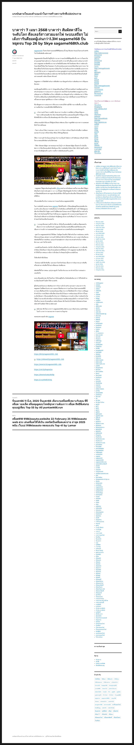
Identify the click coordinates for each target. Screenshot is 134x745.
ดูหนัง (95, 78)
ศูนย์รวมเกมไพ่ (100, 552)
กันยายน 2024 (99, 266)
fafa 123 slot (99, 335)
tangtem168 (99, 491)
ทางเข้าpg (98, 529)
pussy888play (100, 448)
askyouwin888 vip (101, 314)
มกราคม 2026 (100, 235)
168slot (98, 285)
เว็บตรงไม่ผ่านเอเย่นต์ (101, 618)
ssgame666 (99, 487)
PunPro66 (99, 437)
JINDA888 (97, 120)
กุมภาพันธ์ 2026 (100, 233)
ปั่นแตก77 (98, 541)
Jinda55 (98, 354)
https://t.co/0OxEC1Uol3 (43, 380)
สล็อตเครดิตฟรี (99, 585)
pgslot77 (98, 421)
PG (96, 398)
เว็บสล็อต (98, 625)
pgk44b (98, 418)
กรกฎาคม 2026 (100, 223)
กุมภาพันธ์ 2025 (100, 256)
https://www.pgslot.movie (102, 68)
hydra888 (98, 352)
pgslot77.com (100, 423)
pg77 (95, 70)
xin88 (97, 518)
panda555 (99, 394)
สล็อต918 (98, 571)
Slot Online (99, 477)
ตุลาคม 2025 (99, 241)
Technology (99, 493)
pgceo (97, 410)
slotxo (96, 128)
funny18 (98, 343)
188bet (98, 289)
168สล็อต (98, 287)
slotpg (96, 130)
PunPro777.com (100, 443)
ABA (97, 304)
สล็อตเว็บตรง (97, 114)
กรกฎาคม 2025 (100, 247)
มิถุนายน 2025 (100, 248)
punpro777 (97, 91)
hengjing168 (99, 350)
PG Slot (98, 400)
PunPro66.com (100, 439)
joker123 (96, 59)
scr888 (98, 468)
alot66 (98, 308)
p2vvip (98, 391)
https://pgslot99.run (100, 122)
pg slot (96, 137)
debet (97, 331)
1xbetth (98, 294)
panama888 (99, 393)
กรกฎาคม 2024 (100, 270)
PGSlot (98, 419)
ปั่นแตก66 (97, 87)
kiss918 (98, 369)
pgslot (96, 136)
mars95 (98, 385)
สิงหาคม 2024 (99, 268)
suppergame (99, 489)
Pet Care (98, 396)
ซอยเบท (98, 523)
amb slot (98, 312)
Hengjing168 (98, 107)
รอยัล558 (98, 548)
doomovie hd (98, 147)
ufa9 (97, 504)
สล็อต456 (98, 560)
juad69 (98, 366)
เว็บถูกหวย (98, 620)
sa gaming (97, 57)
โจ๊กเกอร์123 (97, 105)
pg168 (97, 404)
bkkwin (98, 319)
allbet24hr (99, 306)
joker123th (99, 362)
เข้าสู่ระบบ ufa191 (100, 608)
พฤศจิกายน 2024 (100, 262)
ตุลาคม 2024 (99, 264)
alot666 (98, 310)
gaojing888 (99, 344)
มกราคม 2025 (99, 258)
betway (98, 317)
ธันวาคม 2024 (99, 260)
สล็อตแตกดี (99, 593)
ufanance (98, 510)
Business (98, 327)
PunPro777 (99, 441)
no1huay (98, 387)
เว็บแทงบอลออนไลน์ (101, 629)
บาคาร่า (14, 60)
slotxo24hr (99, 483)
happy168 (98, 346)
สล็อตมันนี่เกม (99, 581)
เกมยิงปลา (98, 606)
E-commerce (99, 333)
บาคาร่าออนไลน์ (98, 89)
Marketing (99, 383)
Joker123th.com (100, 364)
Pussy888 (98, 446)
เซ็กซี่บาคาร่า (99, 614)
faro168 (98, 337)
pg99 (97, 408)
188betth (96, 145)
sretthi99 (98, 485)
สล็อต (58, 188)
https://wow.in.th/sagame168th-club (47, 364)
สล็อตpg (98, 575)
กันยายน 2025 (99, 243)
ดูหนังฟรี (96, 80)
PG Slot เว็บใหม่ (100, 402)
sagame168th (100, 460)
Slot (97, 475)
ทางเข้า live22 (99, 527)
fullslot (96, 74)
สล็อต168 (98, 558)
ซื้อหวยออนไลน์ (98, 93)
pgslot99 (98, 425)
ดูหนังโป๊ (96, 132)
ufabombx (99, 508)
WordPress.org (100, 665)
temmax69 (99, 495)
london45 (98, 377)
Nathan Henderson (18, 55)
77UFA (98, 296)
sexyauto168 (99, 471)
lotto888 (98, 381)
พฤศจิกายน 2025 (100, 239)
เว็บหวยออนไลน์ (100, 627)
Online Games (100, 389)
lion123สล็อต (99, 371)
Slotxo (98, 481)
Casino (98, 329)
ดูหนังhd (96, 82)
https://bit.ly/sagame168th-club (46, 354)
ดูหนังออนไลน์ (98, 55)
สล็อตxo (98, 577)
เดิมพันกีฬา (99, 616)
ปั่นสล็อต (98, 537)
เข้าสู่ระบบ (98, 659)
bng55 (98, 321)
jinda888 (98, 356)
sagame (55, 206)
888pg (97, 298)
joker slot (97, 151)
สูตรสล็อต (98, 595)
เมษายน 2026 (99, 229)
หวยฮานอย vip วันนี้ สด (102, 600)
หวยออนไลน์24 (100, 598)
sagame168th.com (101, 462)
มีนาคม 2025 (99, 254)
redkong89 (99, 452)
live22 (96, 76)
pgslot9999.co (100, 427)
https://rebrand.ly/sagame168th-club (50, 359)
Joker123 (98, 358)
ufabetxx (98, 506)
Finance (98, 339)
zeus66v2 (98, 520)
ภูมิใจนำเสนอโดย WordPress (53, 736)
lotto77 (98, 379)
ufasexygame (99, 512)
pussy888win (100, 450)
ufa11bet (98, 498)
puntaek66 (99, 444)
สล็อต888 (98, 570)
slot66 (96, 112)
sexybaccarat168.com (102, 473)
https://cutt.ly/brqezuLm (43, 369)
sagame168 (38, 51)
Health (98, 348)
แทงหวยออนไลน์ (100, 635)
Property (98, 435)
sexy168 (98, 469)
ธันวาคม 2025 (99, 237)
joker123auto (99, 360)
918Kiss (98, 300)
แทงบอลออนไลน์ (100, 633)
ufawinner (99, 514)
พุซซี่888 (96, 124)
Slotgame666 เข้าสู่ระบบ (102, 479)
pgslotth (98, 431)
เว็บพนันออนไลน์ (100, 623)
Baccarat (98, 316)
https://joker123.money (101, 53)
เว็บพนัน (98, 621)
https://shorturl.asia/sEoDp (44, 374)
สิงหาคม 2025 (99, 245)
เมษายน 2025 (99, 252)
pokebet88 (99, 433)
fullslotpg (98, 341)
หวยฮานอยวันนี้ (100, 602)
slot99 (96, 111)
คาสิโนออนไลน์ (100, 521)
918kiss (96, 51)
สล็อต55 (98, 562)
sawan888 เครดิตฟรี (101, 464)
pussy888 (97, 62)
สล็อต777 (98, 568)
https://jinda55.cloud (100, 109)
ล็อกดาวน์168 (99, 550)
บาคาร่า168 (99, 533)
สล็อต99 (98, 573)
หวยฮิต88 (98, 604)
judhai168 (97, 116)
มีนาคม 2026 (99, 231)
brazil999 (99, 325)
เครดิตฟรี (98, 612)
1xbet (95, 134)
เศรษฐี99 (98, 631)
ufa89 (97, 502)
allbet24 (96, 141)
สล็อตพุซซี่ (98, 579)
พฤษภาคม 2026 (100, 227)
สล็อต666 (98, 566)
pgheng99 (97, 72)
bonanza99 (99, 323)
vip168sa (98, 516)
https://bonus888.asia (100, 118)
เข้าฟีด (97, 661)
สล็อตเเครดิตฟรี (100, 591)
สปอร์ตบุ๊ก (98, 554)
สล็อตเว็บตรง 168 (100, 589)
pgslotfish (99, 429)
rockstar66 (99, 454)
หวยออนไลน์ (97, 95)
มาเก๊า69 (98, 546)
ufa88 (97, 500)
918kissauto (99, 302)
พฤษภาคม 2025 (100, 250)
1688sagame (99, 283)
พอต (97, 543)
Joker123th (98, 691)
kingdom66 (99, 368)
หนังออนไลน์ (99, 596)
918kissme (107, 682)
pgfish (98, 412)
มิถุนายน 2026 (100, 225)
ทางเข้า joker (97, 149)
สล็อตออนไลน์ (99, 583)
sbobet (98, 466)
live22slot (98, 375)
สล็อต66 (98, 564)
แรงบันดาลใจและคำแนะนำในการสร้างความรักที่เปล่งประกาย (46, 13)
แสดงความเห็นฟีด (100, 663)
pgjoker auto (99, 416)
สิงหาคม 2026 (99, 222)
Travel (97, 496)
